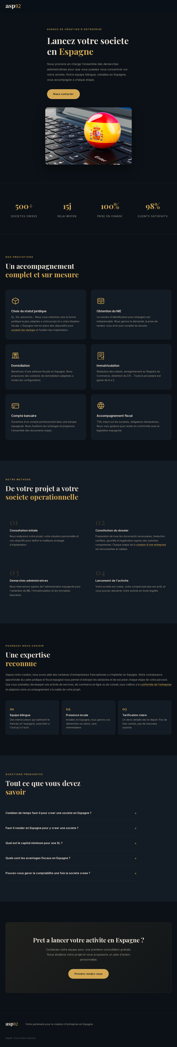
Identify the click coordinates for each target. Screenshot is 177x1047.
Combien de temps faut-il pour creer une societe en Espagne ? (48, 813)
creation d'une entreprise (151, 544)
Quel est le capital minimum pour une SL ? (34, 843)
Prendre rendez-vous (88, 973)
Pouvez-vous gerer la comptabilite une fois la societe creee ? (48, 873)
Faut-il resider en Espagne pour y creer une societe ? (42, 828)
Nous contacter (63, 93)
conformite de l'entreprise (155, 684)
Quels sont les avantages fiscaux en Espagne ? (38, 858)
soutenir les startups (23, 330)
